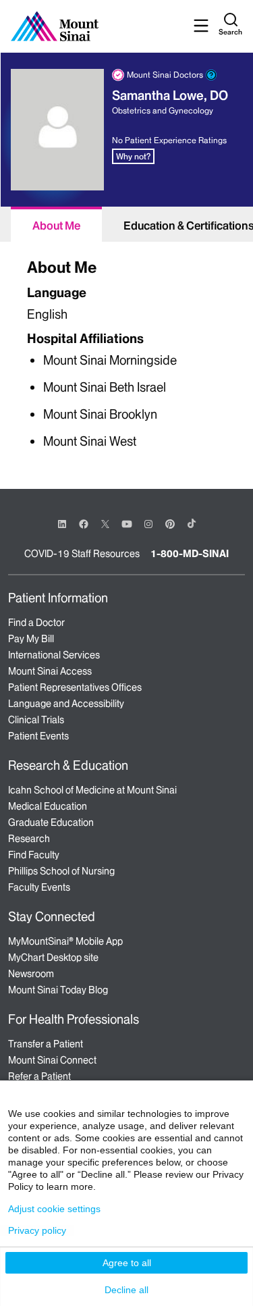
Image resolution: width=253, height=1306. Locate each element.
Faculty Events (39, 887)
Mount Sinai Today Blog (58, 990)
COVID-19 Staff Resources (82, 554)
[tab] (56, 224)
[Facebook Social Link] (83, 523)
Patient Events (38, 736)
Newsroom (31, 974)
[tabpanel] (126, 351)
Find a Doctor (36, 623)
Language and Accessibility (66, 704)
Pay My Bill (31, 639)
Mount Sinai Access (50, 671)
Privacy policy (37, 1230)
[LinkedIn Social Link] (62, 524)
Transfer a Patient (45, 1044)
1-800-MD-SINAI (189, 554)
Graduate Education (51, 822)
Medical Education (47, 806)
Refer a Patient (39, 1076)
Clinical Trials (36, 720)
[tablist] (126, 224)
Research (29, 839)
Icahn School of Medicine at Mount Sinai (92, 790)
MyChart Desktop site (53, 957)
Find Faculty (33, 855)
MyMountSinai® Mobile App (65, 941)
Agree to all (127, 1262)
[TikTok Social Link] (191, 523)
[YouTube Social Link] (127, 523)
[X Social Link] (105, 524)
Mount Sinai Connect (52, 1060)
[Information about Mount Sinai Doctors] (211, 75)
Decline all (126, 1289)
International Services (54, 655)
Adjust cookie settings (54, 1208)
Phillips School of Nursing (61, 871)
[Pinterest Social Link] (170, 523)
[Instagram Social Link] (148, 524)
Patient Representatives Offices (75, 687)
